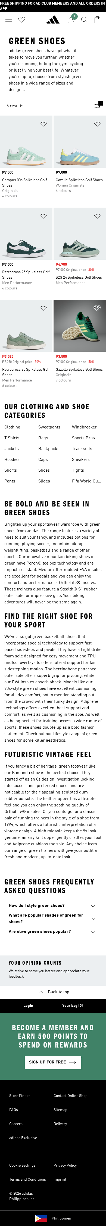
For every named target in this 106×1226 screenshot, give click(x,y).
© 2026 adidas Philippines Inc (22, 1196)
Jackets (11, 449)
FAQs (13, 1110)
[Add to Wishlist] (43, 125)
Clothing (12, 427)
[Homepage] (53, 21)
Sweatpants (49, 427)
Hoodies (12, 460)
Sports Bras (83, 438)
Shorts (10, 470)
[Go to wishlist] (21, 19)
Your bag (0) (72, 1006)
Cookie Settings (22, 1165)
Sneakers (81, 460)
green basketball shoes (54, 637)
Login (28, 1006)
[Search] (84, 19)
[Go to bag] (97, 19)
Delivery (60, 1124)
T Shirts (11, 438)
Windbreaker (84, 427)
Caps (43, 460)
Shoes (44, 470)
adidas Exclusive (23, 1138)
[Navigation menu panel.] (8, 19)
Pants (9, 481)
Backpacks (49, 449)
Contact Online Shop (71, 1096)
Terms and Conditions (27, 1179)
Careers (16, 1124)
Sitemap (60, 1110)
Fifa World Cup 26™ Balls (86, 482)
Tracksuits (82, 449)
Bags (43, 438)
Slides (44, 481)
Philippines (61, 1218)
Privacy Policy (65, 1165)
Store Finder (19, 1096)
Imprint (60, 1179)
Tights (78, 470)
